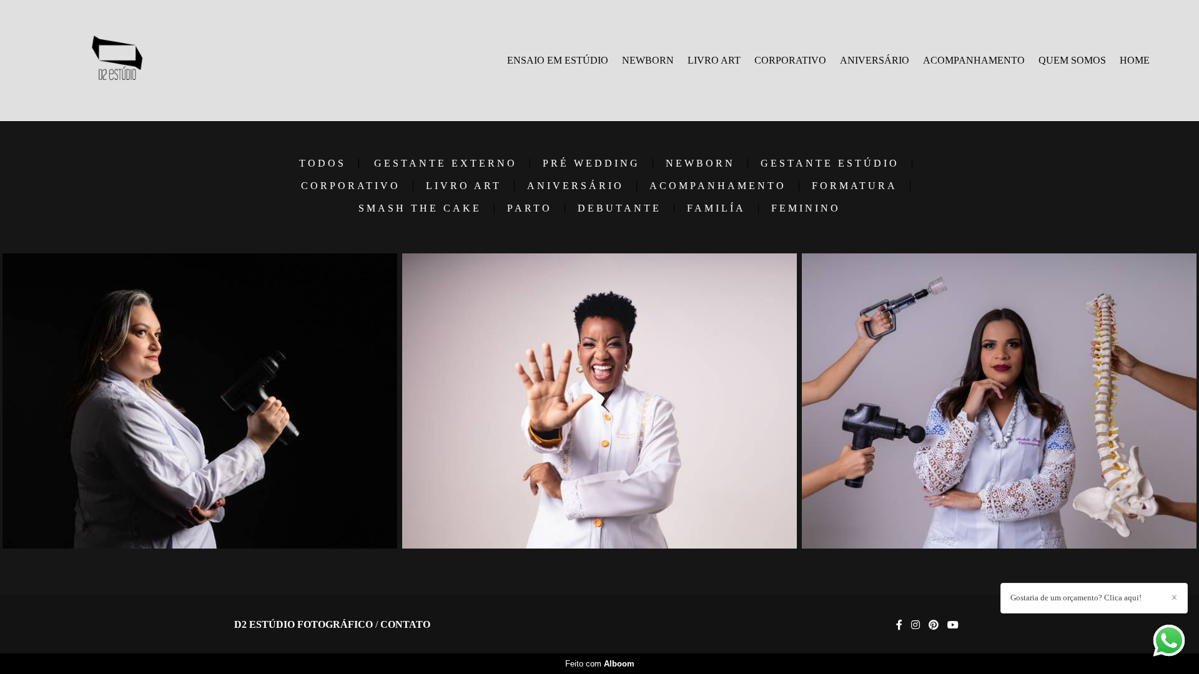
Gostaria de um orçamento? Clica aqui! (1076, 597)
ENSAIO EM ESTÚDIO (557, 60)
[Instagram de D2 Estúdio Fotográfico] (915, 625)
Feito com (599, 663)
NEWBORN (648, 60)
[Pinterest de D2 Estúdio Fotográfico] (934, 625)
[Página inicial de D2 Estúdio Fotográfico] (116, 60)
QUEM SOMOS (1072, 60)
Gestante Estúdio (830, 163)
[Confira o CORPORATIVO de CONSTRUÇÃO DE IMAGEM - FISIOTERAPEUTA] (199, 401)
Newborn (700, 163)
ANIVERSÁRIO (874, 60)
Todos (322, 163)
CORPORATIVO (790, 60)
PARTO (529, 208)
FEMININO (806, 208)
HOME (1135, 60)
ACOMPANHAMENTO (974, 60)
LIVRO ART (714, 60)
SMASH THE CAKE (419, 208)
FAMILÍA (716, 208)
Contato (405, 625)
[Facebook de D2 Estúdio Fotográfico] (899, 625)
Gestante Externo (445, 163)
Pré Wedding (591, 163)
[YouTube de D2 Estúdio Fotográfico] (953, 625)
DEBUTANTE (619, 208)
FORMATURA (854, 186)
